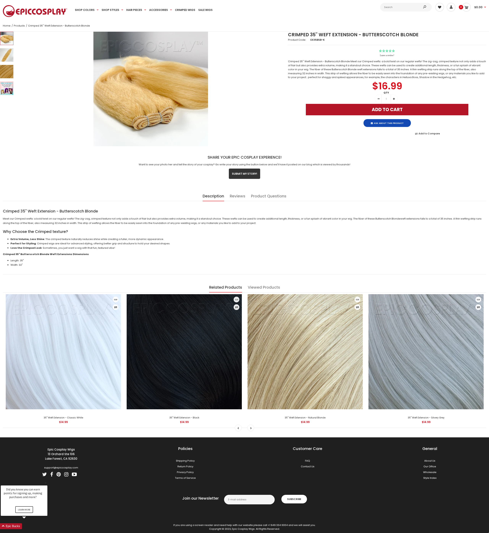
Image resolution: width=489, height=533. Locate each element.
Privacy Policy (185, 472)
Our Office (429, 466)
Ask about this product (389, 119)
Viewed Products (264, 287)
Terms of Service (185, 478)
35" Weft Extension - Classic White (63, 417)
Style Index (429, 478)
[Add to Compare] (115, 307)
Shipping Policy (185, 461)
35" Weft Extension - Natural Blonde (305, 417)
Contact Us (307, 466)
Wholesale (429, 472)
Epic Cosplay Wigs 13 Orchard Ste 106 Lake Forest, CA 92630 (61, 454)
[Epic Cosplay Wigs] (35, 16)
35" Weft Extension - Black (184, 417)
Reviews (237, 196)
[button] (28, 526)
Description (213, 196)
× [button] (45, 483)
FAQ (307, 461)
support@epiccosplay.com (61, 467)
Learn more (24, 509)
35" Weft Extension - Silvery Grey (426, 417)
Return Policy (185, 466)
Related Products (225, 287)
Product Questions (268, 196)
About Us (429, 461)
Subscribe (294, 499)
